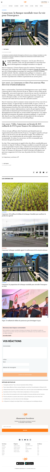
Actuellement (4, 5)
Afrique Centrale (17, 448)
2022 (38, 445)
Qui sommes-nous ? (29, 445)
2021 (38, 447)
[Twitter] (22, 440)
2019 (38, 450)
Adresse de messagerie (9, 367)
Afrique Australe (17, 451)
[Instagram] (30, 440)
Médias (3, 453)
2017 (38, 453)
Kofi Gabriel (6, 49)
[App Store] (20, 463)
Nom (4, 362)
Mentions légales (29, 448)
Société (3, 448)
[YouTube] (25, 440)
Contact (27, 450)
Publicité (27, 451)
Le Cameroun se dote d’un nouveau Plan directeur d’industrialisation (23, 84)
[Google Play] (29, 463)
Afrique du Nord (17, 445)
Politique (3, 445)
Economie (4, 10)
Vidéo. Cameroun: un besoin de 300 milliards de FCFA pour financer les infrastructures (23, 125)
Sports (3, 454)
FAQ (26, 447)
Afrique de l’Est (16, 450)
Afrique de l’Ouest (17, 447)
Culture (3, 451)
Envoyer (25, 430)
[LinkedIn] (27, 440)
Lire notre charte (7, 335)
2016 (38, 454)
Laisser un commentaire (25, 374)
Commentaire (6, 346)
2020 (38, 448)
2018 (38, 451)
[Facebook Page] (19, 440)
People (3, 450)
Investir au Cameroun (40, 69)
